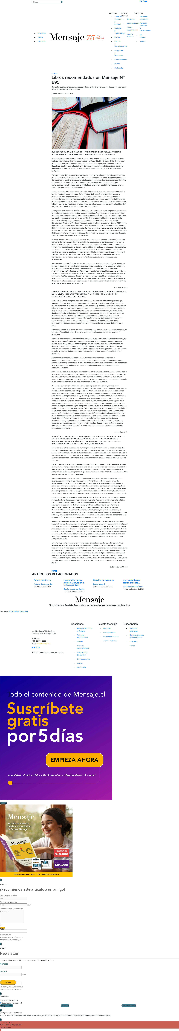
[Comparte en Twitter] (54, 571)
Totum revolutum (42, 580)
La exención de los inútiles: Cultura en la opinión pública (74, 582)
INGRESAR (24, 611)
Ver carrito (65, 1006)
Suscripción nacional (10, 1000)
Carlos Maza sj (99, 584)
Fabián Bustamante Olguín (133, 586)
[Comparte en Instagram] (56, 571)
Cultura (54, 74)
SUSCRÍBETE (14, 611)
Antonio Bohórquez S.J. (43, 584)
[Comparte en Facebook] (52, 571)
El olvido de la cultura (103, 580)
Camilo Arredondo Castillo (74, 589)
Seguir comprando (129, 1006)
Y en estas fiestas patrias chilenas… (131, 581)
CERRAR (3, 803)
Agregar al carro (6, 1006)
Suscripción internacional (12, 1003)
